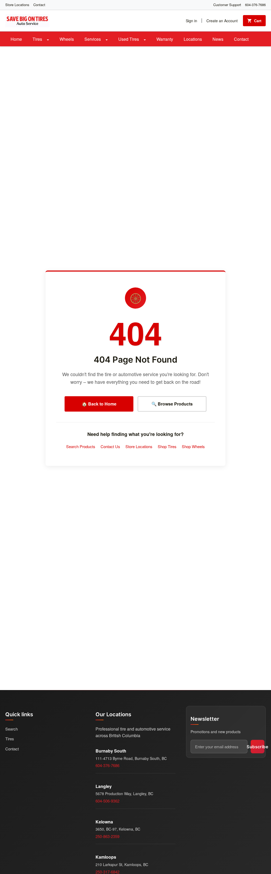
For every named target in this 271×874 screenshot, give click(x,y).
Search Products (80, 446)
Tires (38, 39)
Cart (257, 20)
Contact (39, 4)
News (218, 39)
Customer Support (227, 4)
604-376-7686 (255, 4)
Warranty (164, 39)
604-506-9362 (107, 801)
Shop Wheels (193, 446)
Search (11, 729)
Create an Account (222, 20)
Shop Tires (167, 446)
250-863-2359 (107, 836)
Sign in (191, 20)
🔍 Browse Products (172, 404)
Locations (193, 39)
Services (93, 39)
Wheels (67, 39)
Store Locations (17, 4)
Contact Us (110, 446)
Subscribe (257, 746)
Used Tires (129, 39)
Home (16, 39)
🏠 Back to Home (99, 404)
